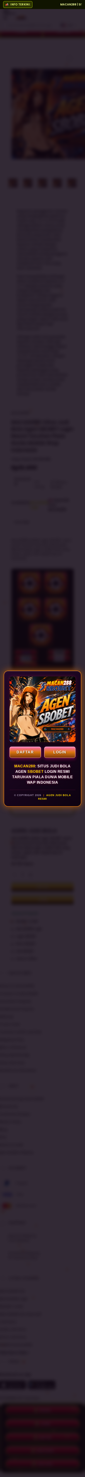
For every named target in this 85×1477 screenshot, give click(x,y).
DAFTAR (25, 752)
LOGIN (59, 752)
